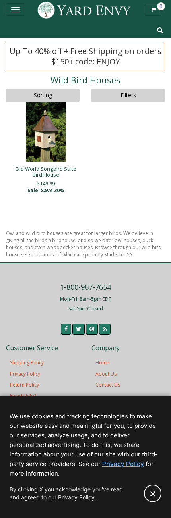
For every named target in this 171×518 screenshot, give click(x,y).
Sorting (43, 95)
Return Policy (24, 384)
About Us (106, 373)
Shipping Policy (27, 362)
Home (102, 362)
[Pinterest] (92, 329)
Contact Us (107, 384)
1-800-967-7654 (85, 287)
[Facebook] (66, 329)
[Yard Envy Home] (84, 10)
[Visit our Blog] (105, 329)
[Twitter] (78, 329)
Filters (128, 95)
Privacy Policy (25, 373)
